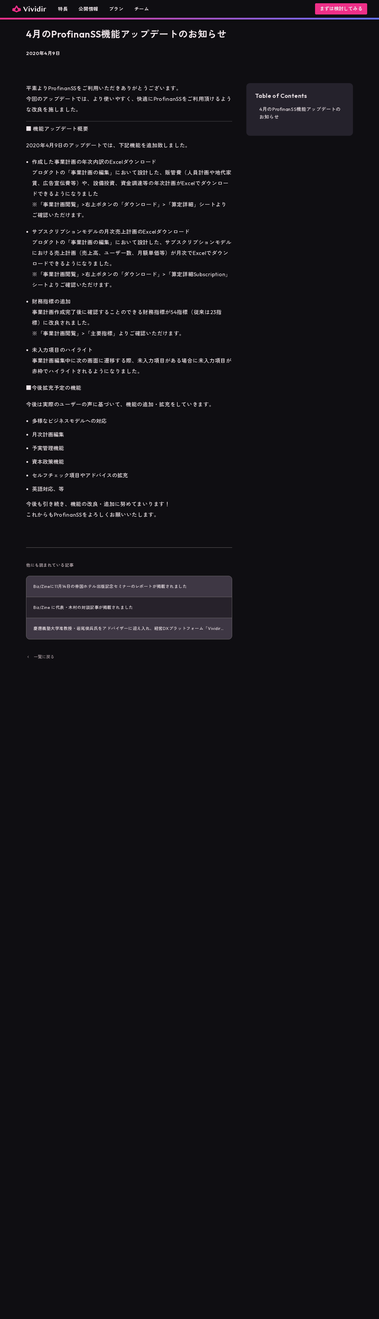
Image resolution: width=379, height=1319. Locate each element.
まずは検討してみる (341, 9)
